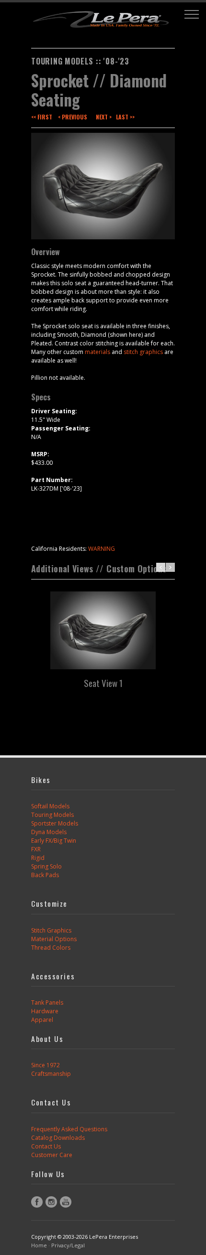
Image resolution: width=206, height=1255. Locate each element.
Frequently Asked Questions (69, 1129)
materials (97, 352)
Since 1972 (45, 1065)
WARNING (101, 549)
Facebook (37, 1202)
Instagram (51, 1202)
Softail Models (50, 806)
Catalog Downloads (58, 1138)
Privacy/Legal (68, 1245)
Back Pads (45, 875)
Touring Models (52, 815)
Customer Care (51, 1155)
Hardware (44, 1011)
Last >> (125, 117)
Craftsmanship (51, 1074)
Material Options (54, 939)
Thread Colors (50, 948)
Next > (104, 117)
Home (39, 1245)
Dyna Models (49, 832)
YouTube (65, 1202)
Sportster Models (54, 823)
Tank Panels (47, 1002)
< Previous (72, 117)
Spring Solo (46, 866)
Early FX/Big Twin (53, 841)
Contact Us (46, 1146)
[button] (191, 14)
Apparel (42, 1020)
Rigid (38, 858)
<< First (41, 117)
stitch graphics (143, 352)
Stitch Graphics (51, 930)
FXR (36, 849)
